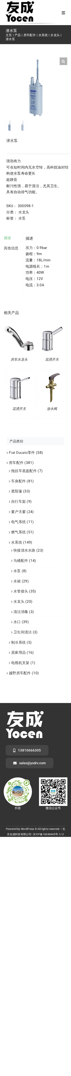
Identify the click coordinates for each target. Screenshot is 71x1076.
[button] (63, 61)
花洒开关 (52, 359)
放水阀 (52, 409)
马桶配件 (20, 560)
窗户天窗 (18, 512)
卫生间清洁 (22, 632)
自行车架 (18, 501)
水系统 (16, 542)
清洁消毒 (20, 612)
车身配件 (18, 481)
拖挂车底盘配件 (24, 471)
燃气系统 (18, 532)
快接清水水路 (24, 550)
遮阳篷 (16, 491)
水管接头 (20, 591)
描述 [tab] (7, 238)
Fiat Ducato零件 (22, 452)
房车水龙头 (19, 359)
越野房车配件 (20, 673)
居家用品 (18, 652)
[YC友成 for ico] (20, 3)
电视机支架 (20, 663)
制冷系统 (18, 642)
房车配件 (16, 462)
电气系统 (18, 522)
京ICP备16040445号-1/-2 (48, 834)
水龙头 (23, 212)
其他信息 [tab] (11, 248)
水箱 (17, 581)
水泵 (22, 218)
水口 (17, 622)
